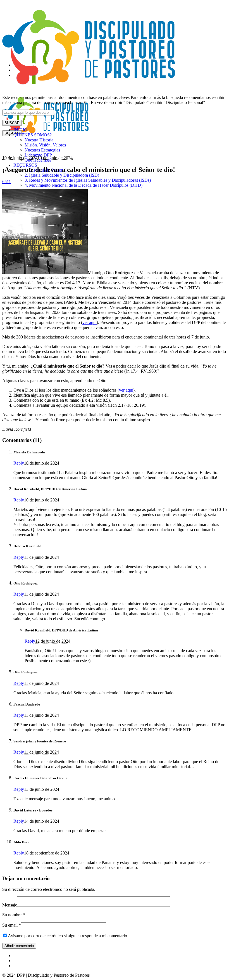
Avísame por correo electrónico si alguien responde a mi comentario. (68, 935)
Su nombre (13, 914)
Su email (11, 925)
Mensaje (9, 905)
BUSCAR (12, 123)
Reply (18, 463)
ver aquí (89, 322)
